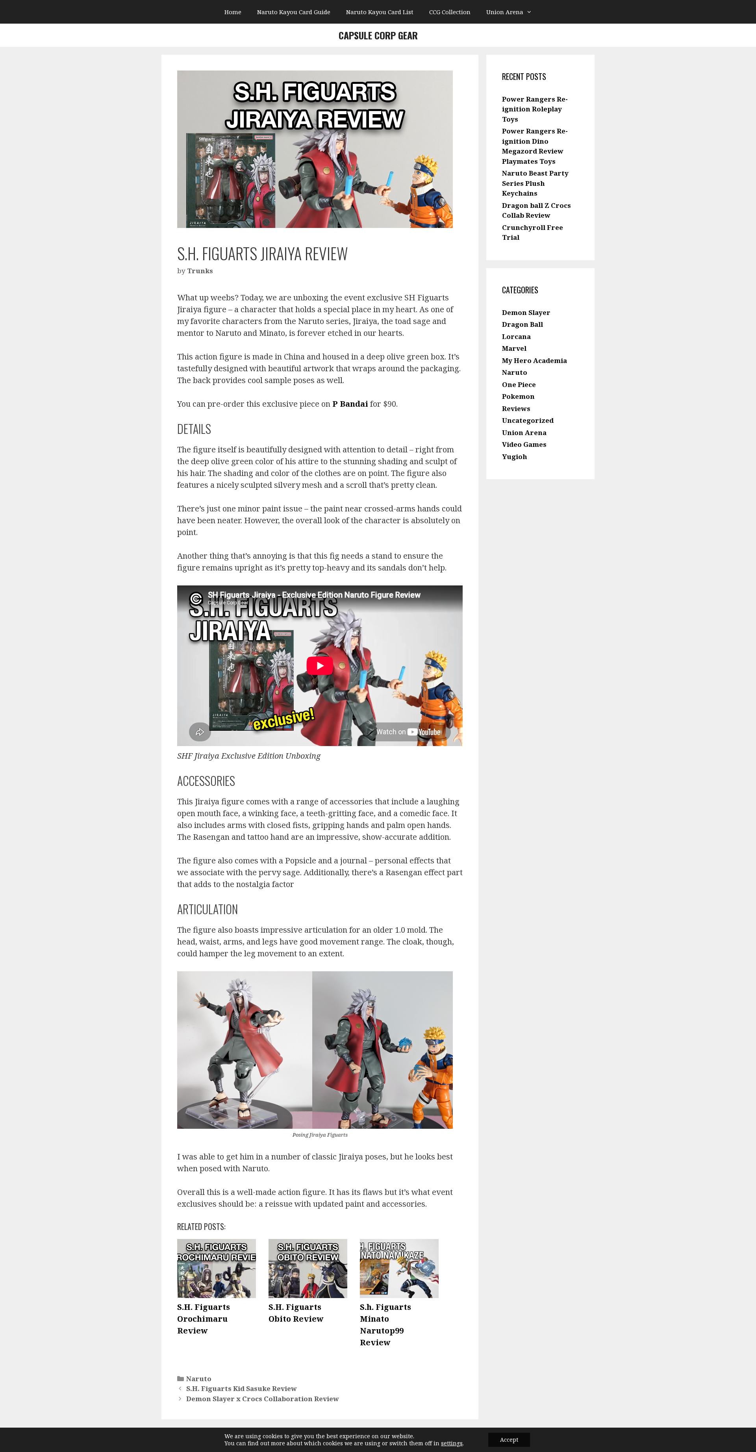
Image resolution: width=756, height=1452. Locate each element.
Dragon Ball (522, 324)
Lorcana (516, 336)
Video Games (524, 444)
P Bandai (351, 403)
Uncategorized (528, 420)
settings (452, 1443)
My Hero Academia (534, 360)
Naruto (198, 1378)
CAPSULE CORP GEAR (378, 35)
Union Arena (504, 12)
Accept (509, 1439)
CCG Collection (450, 12)
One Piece (519, 384)
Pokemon (518, 396)
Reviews (516, 408)
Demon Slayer (526, 312)
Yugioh (514, 456)
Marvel (514, 348)
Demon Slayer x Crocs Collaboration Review (262, 1398)
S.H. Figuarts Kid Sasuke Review (241, 1388)
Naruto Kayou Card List (379, 12)
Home (232, 12)
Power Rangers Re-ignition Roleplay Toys (535, 109)
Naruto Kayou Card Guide (293, 12)
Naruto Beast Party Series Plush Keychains (535, 183)
